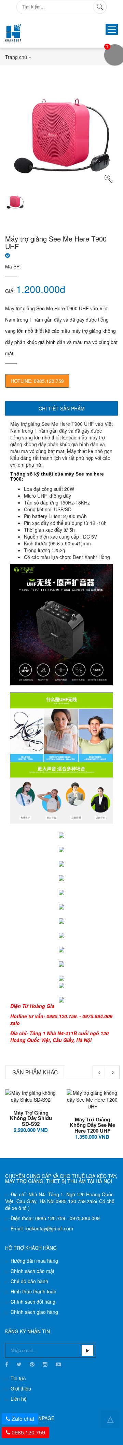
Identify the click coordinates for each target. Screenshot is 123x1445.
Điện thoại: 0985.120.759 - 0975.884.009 (55, 1218)
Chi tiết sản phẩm (62, 408)
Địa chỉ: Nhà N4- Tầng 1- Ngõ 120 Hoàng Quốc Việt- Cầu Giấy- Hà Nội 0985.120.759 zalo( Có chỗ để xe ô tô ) (59, 1201)
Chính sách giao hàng (34, 1311)
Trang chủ (16, 56)
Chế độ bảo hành (29, 1281)
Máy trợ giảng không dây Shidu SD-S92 (31, 1118)
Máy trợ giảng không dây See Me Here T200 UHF (92, 1125)
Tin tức (18, 1378)
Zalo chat (23, 1419)
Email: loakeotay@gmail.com (42, 1228)
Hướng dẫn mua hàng (34, 1260)
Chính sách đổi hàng (33, 1301)
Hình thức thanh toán (33, 1291)
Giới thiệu (21, 1388)
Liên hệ (19, 1398)
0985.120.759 (28, 1432)
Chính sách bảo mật (32, 1271)
